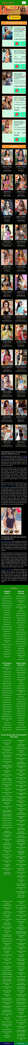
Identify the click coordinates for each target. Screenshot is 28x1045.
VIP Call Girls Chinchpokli (7, 569)
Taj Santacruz (21, 925)
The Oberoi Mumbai (21, 976)
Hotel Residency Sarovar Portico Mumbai (21, 853)
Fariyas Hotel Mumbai (7, 782)
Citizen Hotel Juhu (7, 759)
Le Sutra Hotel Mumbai (7, 970)
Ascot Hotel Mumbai (7, 740)
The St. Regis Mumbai (21, 1020)
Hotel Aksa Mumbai (7, 822)
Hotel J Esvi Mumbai (21, 748)
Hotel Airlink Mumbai (7, 820)
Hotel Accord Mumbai (7, 818)
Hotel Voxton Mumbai (7, 941)
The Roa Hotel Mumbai (21, 1006)
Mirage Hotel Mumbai (7, 976)
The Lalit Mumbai (21, 966)
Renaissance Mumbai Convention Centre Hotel (7, 1025)
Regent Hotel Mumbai (7, 1021)
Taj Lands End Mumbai (21, 919)
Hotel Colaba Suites (7, 854)
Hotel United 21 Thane (7, 938)
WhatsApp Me (15, 17)
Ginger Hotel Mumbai (7, 796)
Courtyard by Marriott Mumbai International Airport (7, 767)
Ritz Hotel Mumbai (7, 1029)
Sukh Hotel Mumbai (21, 905)
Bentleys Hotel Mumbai (7, 752)
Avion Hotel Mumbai (7, 746)
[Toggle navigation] (24, 2)
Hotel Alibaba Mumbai (7, 825)
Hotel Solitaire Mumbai (7, 901)
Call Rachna (7, 1043)
